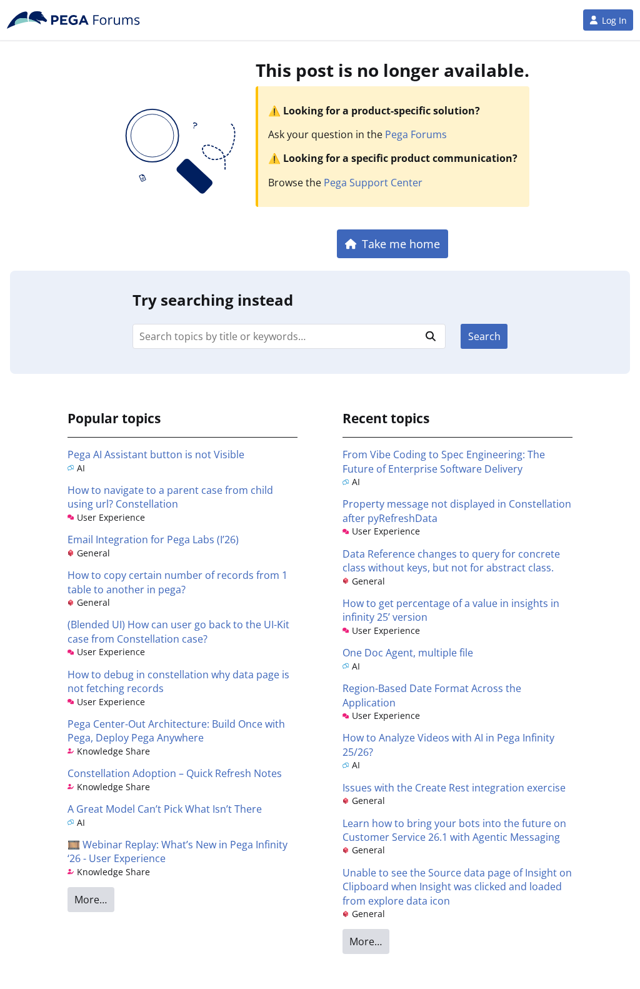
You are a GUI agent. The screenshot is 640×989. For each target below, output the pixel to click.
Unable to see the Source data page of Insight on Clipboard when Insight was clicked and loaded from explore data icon (457, 887)
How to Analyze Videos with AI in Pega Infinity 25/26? (448, 744)
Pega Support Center (373, 182)
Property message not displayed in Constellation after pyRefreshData (456, 511)
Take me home (401, 243)
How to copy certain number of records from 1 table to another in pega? (178, 582)
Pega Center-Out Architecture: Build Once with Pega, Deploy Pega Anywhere (176, 731)
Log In (614, 20)
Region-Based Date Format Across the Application (431, 695)
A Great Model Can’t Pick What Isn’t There (165, 809)
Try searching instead (212, 300)
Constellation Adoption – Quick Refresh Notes (175, 773)
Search (484, 336)
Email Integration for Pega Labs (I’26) (153, 539)
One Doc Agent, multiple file (407, 653)
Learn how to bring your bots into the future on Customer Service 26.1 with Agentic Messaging (454, 830)
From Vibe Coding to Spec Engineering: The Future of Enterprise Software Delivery (443, 461)
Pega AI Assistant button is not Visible (156, 454)
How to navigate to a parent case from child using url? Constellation (170, 497)
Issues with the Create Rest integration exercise (454, 788)
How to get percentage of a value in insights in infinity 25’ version (450, 610)
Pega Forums (416, 134)
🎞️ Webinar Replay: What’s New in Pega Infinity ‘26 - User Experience (178, 851)
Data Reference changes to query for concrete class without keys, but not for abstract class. (451, 561)
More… (90, 899)
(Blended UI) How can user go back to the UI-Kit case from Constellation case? (178, 631)
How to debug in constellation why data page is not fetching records (178, 681)
